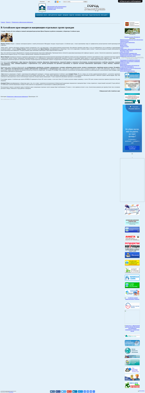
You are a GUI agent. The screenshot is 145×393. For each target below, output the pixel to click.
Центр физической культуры (127, 71)
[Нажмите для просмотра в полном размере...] (6, 41)
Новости (8, 22)
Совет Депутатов (124, 52)
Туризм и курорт (124, 46)
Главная (3, 22)
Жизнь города (123, 45)
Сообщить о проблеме (132, 148)
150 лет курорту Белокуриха (127, 42)
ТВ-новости (123, 43)
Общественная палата (125, 69)
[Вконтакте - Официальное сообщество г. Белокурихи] (55, 1)
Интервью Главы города (126, 50)
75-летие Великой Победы (127, 66)
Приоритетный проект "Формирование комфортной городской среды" (130, 55)
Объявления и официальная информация (22, 22)
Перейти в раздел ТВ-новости (132, 37)
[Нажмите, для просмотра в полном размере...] (132, 387)
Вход (49, 1)
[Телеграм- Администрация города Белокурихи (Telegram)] (59, 1)
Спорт (121, 47)
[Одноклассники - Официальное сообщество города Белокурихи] (57, 1)
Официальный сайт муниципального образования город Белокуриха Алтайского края (56, 8)
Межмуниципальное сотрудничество (129, 65)
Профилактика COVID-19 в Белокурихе (130, 68)
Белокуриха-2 (123, 64)
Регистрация (42, 1)
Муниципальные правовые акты (128, 53)
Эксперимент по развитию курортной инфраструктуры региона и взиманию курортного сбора (130, 61)
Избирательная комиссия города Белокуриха (131, 39)
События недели (124, 41)
